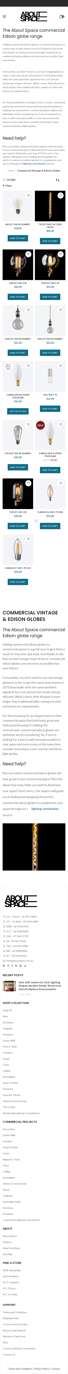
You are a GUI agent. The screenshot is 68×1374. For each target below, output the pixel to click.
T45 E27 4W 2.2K (18, 512)
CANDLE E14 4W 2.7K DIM (50, 512)
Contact (55, 1368)
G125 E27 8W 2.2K (50, 283)
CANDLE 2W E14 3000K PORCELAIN (50, 454)
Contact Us (9, 1354)
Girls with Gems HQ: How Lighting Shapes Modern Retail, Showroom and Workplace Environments (39, 986)
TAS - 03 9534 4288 (17, 945)
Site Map (7, 1254)
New (5, 1016)
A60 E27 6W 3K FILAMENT (18, 224)
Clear (8, 185)
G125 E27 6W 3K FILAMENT (18, 339)
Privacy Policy (42, 1368)
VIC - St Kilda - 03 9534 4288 (22, 921)
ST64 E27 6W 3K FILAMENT (18, 453)
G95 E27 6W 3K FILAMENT (50, 339)
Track (6, 1064)
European (8, 1022)
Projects (7, 1241)
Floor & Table (10, 1046)
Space (6, 1189)
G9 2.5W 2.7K (50, 394)
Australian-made (12, 1201)
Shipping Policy (11, 1318)
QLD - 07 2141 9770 (17, 936)
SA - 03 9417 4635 (16, 941)
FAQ (5, 1342)
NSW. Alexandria (12, 1270)
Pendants (8, 1034)
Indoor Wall (9, 1040)
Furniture (8, 1088)
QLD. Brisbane (10, 1276)
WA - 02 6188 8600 (16, 950)
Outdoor (7, 1052)
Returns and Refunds (14, 1330)
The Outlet (9, 1106)
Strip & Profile (10, 1082)
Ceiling (6, 1070)
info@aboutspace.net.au (19, 960)
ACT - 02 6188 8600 (17, 931)
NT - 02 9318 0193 (16, 955)
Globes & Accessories (15, 1101)
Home (11, 170)
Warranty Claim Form (14, 1336)
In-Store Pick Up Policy (15, 1324)
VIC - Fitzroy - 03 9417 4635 (21, 916)
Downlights (9, 1076)
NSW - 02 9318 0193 (17, 926)
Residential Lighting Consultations (21, 1113)
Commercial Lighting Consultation (21, 1219)
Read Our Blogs (11, 1248)
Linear (6, 1058)
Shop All (7, 1010)
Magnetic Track (11, 1159)
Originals (8, 1028)
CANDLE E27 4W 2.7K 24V (18, 568)
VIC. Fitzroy (9, 1288)
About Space (10, 1236)
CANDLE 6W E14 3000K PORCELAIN (17, 396)
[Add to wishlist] (28, 195)
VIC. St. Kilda (10, 1294)
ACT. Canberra (11, 1282)
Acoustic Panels (11, 1094)
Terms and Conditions (15, 1312)
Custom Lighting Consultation (19, 1348)
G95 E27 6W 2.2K (18, 283)
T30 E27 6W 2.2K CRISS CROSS (50, 225)
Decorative (9, 1129)
